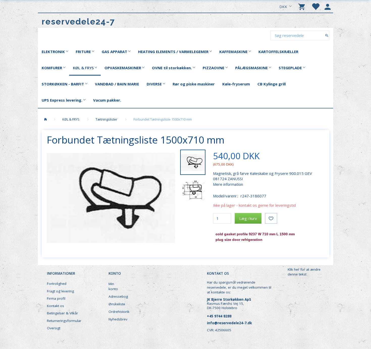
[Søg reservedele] (326, 35)
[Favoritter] (315, 6)
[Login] (327, 6)
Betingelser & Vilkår (62, 313)
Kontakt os (55, 306)
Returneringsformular (64, 320)
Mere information (228, 184)
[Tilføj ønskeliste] (271, 218)
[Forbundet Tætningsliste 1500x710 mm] (111, 198)
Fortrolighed (56, 283)
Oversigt (53, 328)
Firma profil (56, 298)
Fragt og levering (60, 291)
